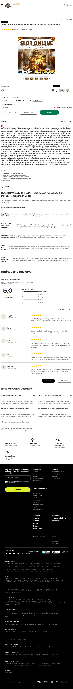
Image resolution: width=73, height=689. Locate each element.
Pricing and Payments (39, 536)
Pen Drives (17, 656)
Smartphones (8, 647)
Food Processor (59, 612)
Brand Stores (55, 536)
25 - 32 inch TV (46, 580)
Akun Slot (35, 498)
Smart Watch (8, 672)
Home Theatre (56, 590)
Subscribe (18, 489)
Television (35, 471)
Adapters (40, 647)
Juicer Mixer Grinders (47, 613)
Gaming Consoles (22, 590)
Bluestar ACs (39, 563)
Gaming (35, 483)
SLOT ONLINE (36, 493)
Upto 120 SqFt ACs (48, 569)
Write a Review (64, 380)
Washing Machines (38, 478)
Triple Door (8, 604)
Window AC (26, 600)
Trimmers (7, 631)
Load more (48, 380)
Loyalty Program (56, 474)
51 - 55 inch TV (20, 581)
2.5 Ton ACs (34, 568)
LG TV (31, 578)
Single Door (51, 603)
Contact (36, 523)
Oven (21, 615)
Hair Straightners (33, 631)
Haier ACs (47, 565)
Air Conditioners (9, 600)
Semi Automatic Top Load (29, 601)
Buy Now (49, 112)
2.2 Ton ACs (25, 568)
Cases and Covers (60, 647)
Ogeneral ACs (56, 565)
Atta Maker (8, 612)
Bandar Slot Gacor (38, 504)
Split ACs (7, 566)
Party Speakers (37, 480)
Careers (36, 518)
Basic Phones (25, 647)
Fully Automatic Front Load (46, 601)
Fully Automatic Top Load (12, 601)
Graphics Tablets (21, 639)
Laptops (35, 476)
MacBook (14, 663)
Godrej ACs (49, 563)
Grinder (58, 613)
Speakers (7, 592)
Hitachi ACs (17, 565)
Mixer (6, 616)
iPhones (17, 647)
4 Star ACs (8, 569)
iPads (13, 639)
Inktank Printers (29, 665)
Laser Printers (19, 665)
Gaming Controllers (35, 590)
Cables (34, 647)
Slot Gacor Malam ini (38, 500)
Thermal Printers (41, 665)
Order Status (37, 528)
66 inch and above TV (44, 581)
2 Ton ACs (17, 568)
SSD (23, 656)
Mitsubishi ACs (58, 563)
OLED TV (55, 578)
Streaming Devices (50, 589)
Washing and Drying (47, 600)
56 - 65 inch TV (31, 581)
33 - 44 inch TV (57, 580)
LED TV (7, 589)
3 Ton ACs (43, 568)
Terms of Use (55, 539)
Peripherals (8, 656)
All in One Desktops (44, 663)
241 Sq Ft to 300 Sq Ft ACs (47, 571)
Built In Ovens (17, 612)
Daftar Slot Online (5, 27)
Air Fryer (7, 613)
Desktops (33, 663)
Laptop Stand (54, 654)
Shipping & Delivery (59, 518)
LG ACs (31, 563)
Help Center (56, 515)
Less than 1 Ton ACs (27, 566)
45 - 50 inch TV (9, 581)
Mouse (7, 654)
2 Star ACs (52, 568)
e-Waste (36, 521)
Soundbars (46, 590)
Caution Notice (55, 541)
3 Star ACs (60, 568)
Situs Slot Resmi (37, 495)
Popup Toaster (35, 615)
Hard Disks (30, 656)
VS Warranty (55, 476)
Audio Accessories (10, 590)
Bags (37, 654)
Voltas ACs (15, 563)
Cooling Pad (44, 654)
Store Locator (36, 539)
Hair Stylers (23, 631)
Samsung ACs (38, 565)
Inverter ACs (36, 569)
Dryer (25, 603)
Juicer (37, 613)
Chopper (33, 612)
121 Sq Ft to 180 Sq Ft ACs (12, 571)
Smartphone (36, 474)
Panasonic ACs (27, 565)
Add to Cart (29, 112)
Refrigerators (41, 603)
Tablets (7, 639)
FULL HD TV (20, 580)
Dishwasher (32, 603)
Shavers (15, 631)
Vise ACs (7, 563)
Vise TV (15, 578)
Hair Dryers (43, 631)
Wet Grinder (57, 615)
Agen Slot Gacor (37, 507)
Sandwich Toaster (47, 615)
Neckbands (23, 624)
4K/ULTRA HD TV (9, 580)
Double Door (59, 603)
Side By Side (16, 604)
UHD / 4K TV (30, 589)
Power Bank (49, 647)
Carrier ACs (8, 565)
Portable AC (35, 600)
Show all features (5, 180)
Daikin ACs (24, 563)
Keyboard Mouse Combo (26, 654)
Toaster (27, 615)
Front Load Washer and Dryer (13, 603)
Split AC (18, 600)
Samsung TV (23, 578)
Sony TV (38, 578)
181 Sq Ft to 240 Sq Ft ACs (30, 571)
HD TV (27, 580)
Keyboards (14, 654)
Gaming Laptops (24, 663)
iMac (53, 663)
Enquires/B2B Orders (57, 478)
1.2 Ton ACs (47, 566)
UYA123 (35, 491)
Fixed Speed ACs (26, 569)
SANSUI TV (8, 578)
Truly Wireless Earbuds (11, 624)
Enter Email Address (13, 478)
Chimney (25, 612)
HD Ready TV (15, 589)
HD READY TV (36, 580)
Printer (59, 663)
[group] (56, 86)
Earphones (41, 624)
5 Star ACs (16, 569)
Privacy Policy (55, 543)
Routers (50, 665)
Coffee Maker (41, 612)
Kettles (7, 615)
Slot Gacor (36, 502)
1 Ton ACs (38, 566)
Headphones (32, 624)
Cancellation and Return (58, 471)
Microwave (14, 615)
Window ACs (15, 566)
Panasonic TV (46, 578)
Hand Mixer (25, 613)
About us (36, 515)
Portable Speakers (52, 624)
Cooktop (50, 612)
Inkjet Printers (9, 665)
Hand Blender (16, 613)
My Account (56, 521)
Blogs (35, 526)
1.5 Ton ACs (56, 566)
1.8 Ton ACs (8, 568)
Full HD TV (40, 589)
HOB (32, 613)
